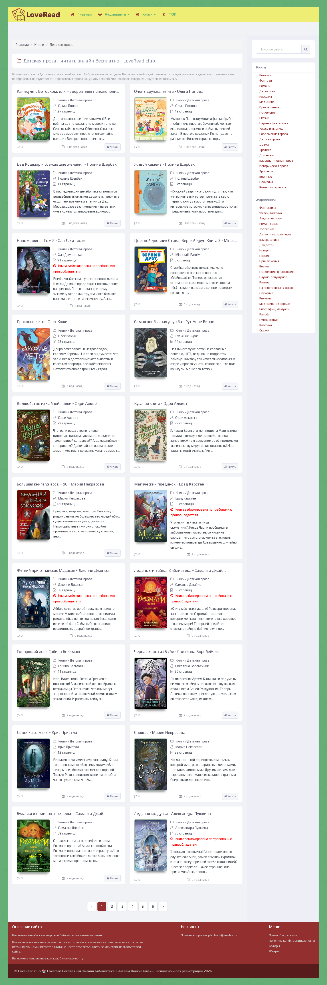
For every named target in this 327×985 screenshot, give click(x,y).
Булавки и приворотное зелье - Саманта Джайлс (62, 813)
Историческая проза (273, 166)
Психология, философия (276, 271)
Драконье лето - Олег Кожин (43, 321)
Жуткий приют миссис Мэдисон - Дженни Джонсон (64, 570)
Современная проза (273, 134)
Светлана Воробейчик (192, 666)
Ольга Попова (68, 106)
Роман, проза (268, 223)
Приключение (269, 107)
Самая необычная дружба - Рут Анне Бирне (174, 321)
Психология (267, 112)
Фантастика (267, 207)
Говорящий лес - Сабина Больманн (49, 651)
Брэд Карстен (185, 498)
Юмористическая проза (276, 160)
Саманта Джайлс (188, 584)
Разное (264, 282)
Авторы (274, 946)
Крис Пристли (68, 747)
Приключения (269, 261)
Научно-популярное (273, 277)
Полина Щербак (70, 178)
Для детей (266, 245)
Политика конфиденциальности (292, 940)
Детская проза (81, 100)
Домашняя (267, 155)
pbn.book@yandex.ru (222, 935)
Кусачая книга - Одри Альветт (162, 403)
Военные (265, 176)
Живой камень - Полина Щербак (164, 164)
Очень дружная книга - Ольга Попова (168, 91)
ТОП (172, 14)
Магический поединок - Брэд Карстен (169, 484)
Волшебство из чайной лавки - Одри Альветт (59, 403)
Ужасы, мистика (270, 213)
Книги (147, 14)
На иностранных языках (276, 287)
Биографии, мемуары (274, 309)
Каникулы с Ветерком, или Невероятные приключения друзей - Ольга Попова (69, 91)
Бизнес (264, 266)
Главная (84, 14)
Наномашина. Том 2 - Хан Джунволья (51, 240)
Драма (264, 144)
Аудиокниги (115, 14)
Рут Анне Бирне (187, 336)
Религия (265, 298)
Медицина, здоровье (274, 303)
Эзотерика (267, 229)
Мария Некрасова (71, 498)
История (265, 250)
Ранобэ (264, 314)
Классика (265, 96)
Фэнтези (265, 80)
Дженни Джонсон (71, 584)
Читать (113, 146)
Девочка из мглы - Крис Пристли (47, 732)
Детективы (267, 91)
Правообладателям (283, 935)
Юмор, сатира (269, 239)
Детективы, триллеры (275, 234)
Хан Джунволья (70, 255)
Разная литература (272, 187)
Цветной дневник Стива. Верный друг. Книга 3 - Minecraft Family (186, 240)
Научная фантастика (273, 123)
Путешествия (268, 319)
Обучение (266, 293)
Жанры (274, 951)
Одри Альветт (69, 417)
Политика (266, 182)
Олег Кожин (67, 336)
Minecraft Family (187, 255)
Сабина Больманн (71, 666)
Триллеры (266, 171)
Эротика (265, 150)
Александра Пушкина (191, 828)
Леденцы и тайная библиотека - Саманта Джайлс (180, 570)
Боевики (265, 75)
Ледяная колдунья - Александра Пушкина (172, 813)
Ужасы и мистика (271, 128)
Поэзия (264, 255)
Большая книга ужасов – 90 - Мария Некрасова (60, 484)
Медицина (267, 102)
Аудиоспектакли (271, 218)
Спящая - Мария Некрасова (159, 732)
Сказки (264, 118)
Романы (264, 86)
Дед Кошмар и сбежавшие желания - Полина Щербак (67, 164)
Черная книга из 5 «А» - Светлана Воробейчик (176, 651)
